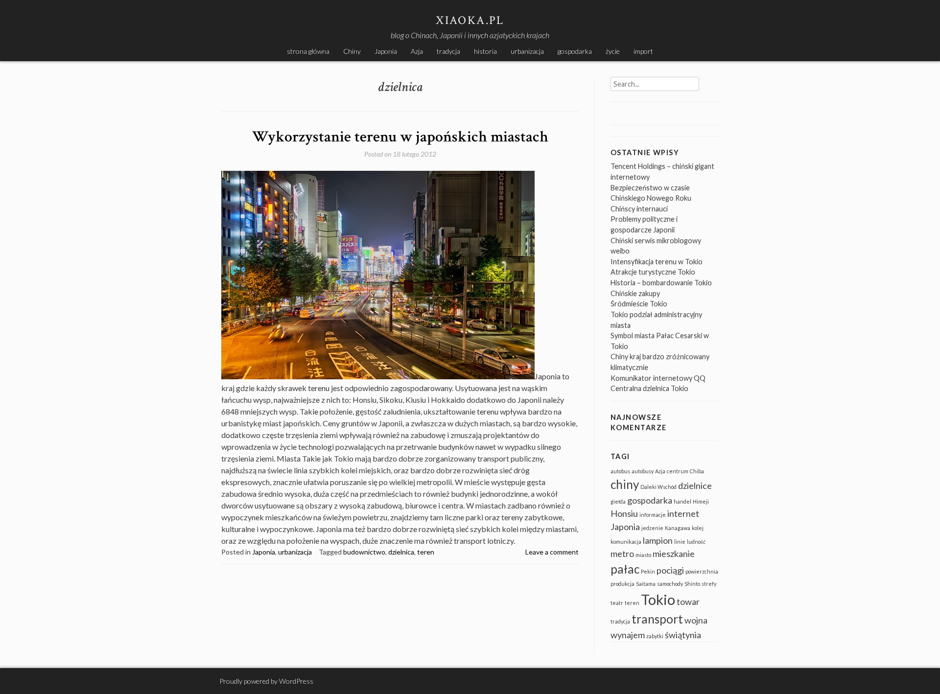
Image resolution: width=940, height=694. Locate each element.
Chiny (352, 51)
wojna (695, 620)
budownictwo (364, 552)
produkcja (622, 583)
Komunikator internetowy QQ (658, 378)
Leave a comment (552, 552)
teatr (617, 603)
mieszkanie (674, 553)
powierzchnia (701, 571)
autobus (620, 471)
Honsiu (624, 513)
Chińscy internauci (639, 209)
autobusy (643, 471)
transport (657, 619)
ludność (696, 541)
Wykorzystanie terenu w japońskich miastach (400, 137)
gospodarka (575, 51)
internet (683, 513)
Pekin (648, 571)
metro (622, 553)
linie (679, 541)
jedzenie (652, 528)
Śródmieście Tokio (639, 304)
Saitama (646, 583)
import (643, 51)
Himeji (701, 501)
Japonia (386, 51)
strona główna (308, 51)
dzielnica (401, 552)
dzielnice (695, 485)
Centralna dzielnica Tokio (649, 388)
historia (485, 51)
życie (613, 51)
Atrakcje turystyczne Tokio (653, 272)
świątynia (683, 634)
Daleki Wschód (658, 487)
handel (682, 501)
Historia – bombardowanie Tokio (661, 282)
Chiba (697, 471)
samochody (670, 583)
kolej (698, 528)
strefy (709, 583)
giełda (618, 501)
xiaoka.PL (470, 20)
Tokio (658, 599)
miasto (643, 555)
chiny (625, 484)
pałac (625, 569)
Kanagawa (677, 528)
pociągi (670, 570)
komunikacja (626, 541)
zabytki (654, 636)
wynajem (628, 634)
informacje (652, 514)
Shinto (692, 583)
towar (688, 601)
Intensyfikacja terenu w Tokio (657, 261)
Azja (417, 51)
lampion (658, 540)
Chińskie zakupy (635, 293)
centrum (677, 471)
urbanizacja (527, 51)
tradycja (448, 51)
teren (425, 552)
